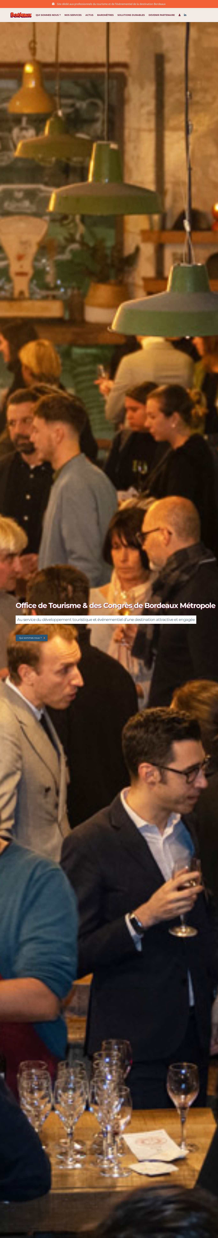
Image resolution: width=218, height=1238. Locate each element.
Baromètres (105, 15)
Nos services (73, 15)
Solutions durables (131, 15)
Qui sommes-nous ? (30, 637)
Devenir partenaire (162, 15)
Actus (89, 15)
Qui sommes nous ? (48, 15)
